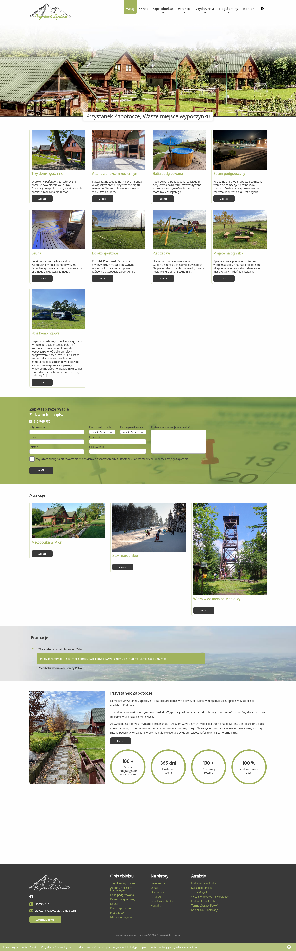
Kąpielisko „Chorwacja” (205, 910)
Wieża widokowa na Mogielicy (217, 599)
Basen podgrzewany (229, 173)
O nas (143, 9)
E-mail (32, 437)
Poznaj (120, 740)
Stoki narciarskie (125, 555)
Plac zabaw (161, 253)
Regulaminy (228, 9)
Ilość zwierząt (96, 447)
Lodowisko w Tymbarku (205, 901)
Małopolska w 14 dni (47, 542)
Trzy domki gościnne (47, 173)
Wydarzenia (205, 9)
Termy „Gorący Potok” (204, 905)
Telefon (33, 447)
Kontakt (249, 9)
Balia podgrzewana (168, 173)
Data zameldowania (100, 427)
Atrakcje (184, 9)
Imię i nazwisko (37, 427)
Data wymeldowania (131, 427)
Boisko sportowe (105, 253)
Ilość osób (94, 437)
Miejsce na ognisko (228, 253)
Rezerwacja (158, 883)
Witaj (130, 9)
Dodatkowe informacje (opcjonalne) (170, 427)
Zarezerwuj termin (45, 919)
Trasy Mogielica (201, 892)
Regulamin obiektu (162, 901)
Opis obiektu (163, 9)
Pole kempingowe (45, 333)
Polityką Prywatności (66, 947)
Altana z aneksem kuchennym (115, 173)
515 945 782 (42, 421)
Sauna (36, 253)
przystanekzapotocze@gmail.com (55, 910)
